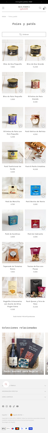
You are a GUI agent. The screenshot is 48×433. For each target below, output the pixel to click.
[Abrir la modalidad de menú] (3, 8)
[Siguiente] (41, 2)
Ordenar (26, 34)
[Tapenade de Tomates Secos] (12, 252)
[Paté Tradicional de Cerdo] (12, 153)
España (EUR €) (17, 415)
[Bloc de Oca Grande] (35, 50)
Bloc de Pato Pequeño (12, 96)
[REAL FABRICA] (24, 8)
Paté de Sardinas (12, 234)
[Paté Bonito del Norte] (35, 187)
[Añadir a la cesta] (20, 58)
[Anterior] (6, 2)
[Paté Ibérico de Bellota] (35, 118)
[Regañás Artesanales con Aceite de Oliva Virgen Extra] (12, 287)
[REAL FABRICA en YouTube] (17, 406)
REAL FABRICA (17, 418)
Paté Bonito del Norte (35, 202)
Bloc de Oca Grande (35, 64)
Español (4, 415)
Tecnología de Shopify (8, 422)
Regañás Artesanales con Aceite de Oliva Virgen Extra (12, 304)
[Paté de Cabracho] (35, 220)
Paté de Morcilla (12, 202)
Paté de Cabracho (35, 234)
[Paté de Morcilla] (12, 187)
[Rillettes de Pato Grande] (35, 83)
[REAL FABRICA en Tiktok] (14, 406)
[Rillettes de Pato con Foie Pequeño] (12, 118)
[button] (40, 8)
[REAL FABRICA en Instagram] (7, 406)
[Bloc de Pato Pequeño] (12, 83)
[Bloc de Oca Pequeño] (12, 50)
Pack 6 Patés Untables (35, 166)
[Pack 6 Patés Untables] (35, 153)
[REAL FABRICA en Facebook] (3, 406)
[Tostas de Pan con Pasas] (35, 252)
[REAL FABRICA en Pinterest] (10, 406)
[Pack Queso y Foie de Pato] (35, 287)
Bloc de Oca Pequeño (12, 64)
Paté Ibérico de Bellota (35, 131)
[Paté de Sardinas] (12, 220)
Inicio (4, 16)
